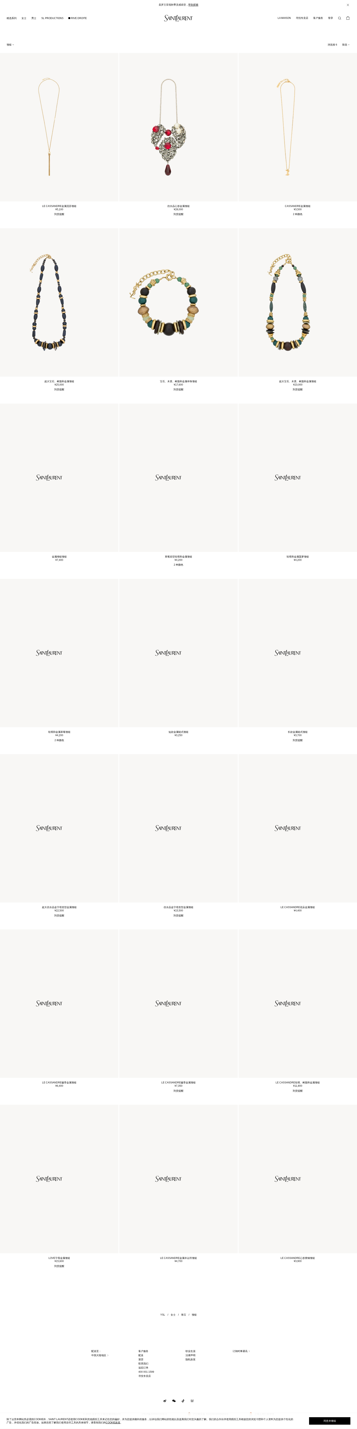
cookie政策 (113, 1422)
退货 (140, 1359)
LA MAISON (284, 18)
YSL (162, 1314)
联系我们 (143, 1363)
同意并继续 (330, 1420)
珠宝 (183, 1314)
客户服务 (318, 18)
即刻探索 (193, 4)
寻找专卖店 (302, 18)
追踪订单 (143, 1367)
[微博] (164, 1400)
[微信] (173, 1400)
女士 (173, 1314)
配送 (140, 1355)
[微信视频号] (192, 1400)
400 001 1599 (146, 1371)
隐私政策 (190, 1359)
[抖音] (183, 1400)
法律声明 (190, 1355)
